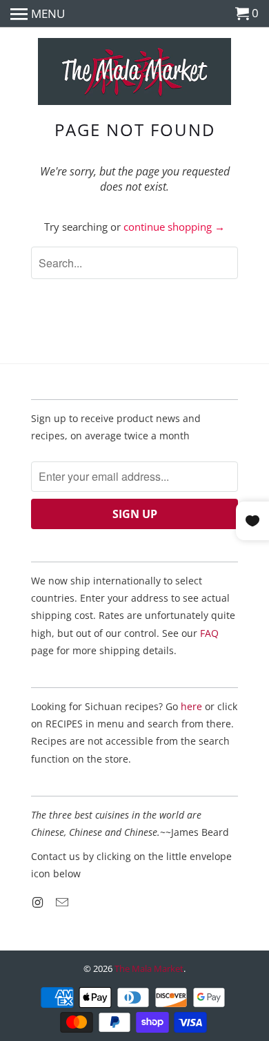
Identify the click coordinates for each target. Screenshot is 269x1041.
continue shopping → (174, 226)
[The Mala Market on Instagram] (38, 902)
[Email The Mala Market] (63, 902)
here (191, 706)
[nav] (37, 14)
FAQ (209, 633)
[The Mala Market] (134, 73)
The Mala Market (148, 968)
